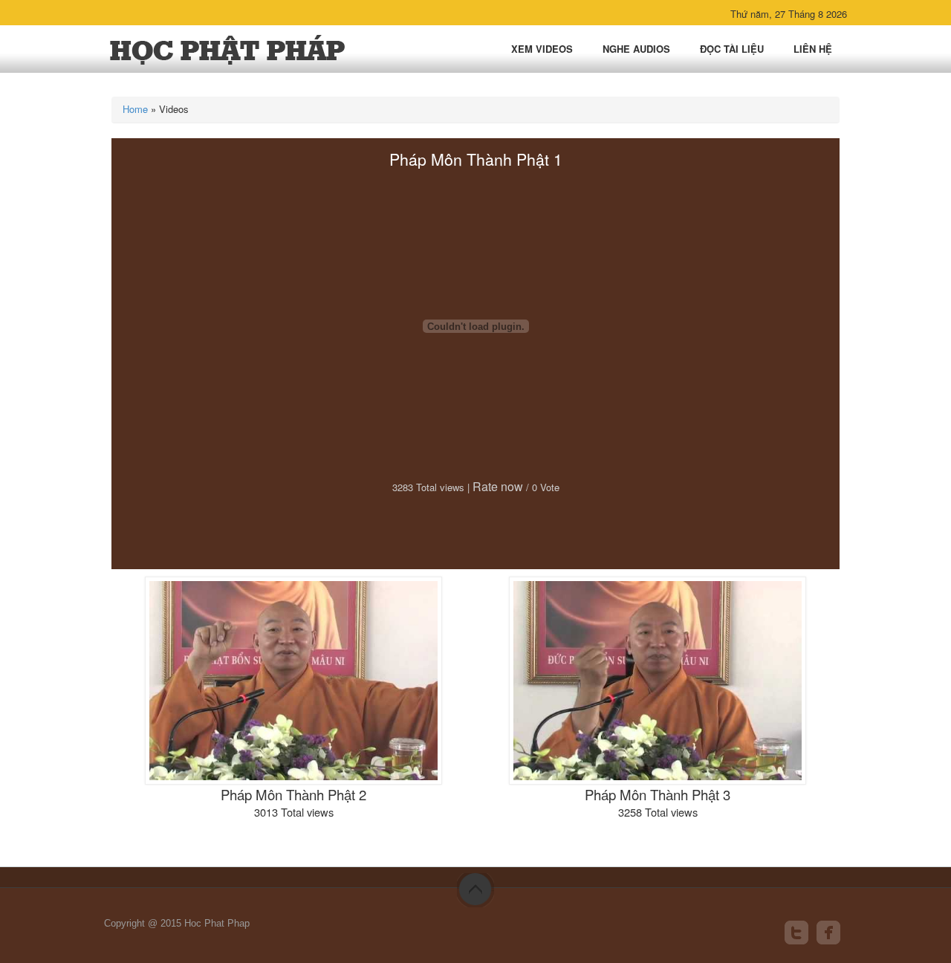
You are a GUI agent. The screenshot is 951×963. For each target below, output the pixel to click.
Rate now (498, 486)
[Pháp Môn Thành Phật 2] (293, 679)
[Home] (228, 49)
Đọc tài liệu (732, 49)
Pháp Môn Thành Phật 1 (475, 159)
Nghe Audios (636, 49)
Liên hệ (812, 49)
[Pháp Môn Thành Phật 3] (657, 679)
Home (135, 109)
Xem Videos (542, 49)
